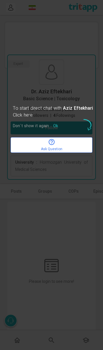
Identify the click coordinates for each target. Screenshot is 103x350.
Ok (55, 126)
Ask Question (51, 149)
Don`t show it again (31, 126)
